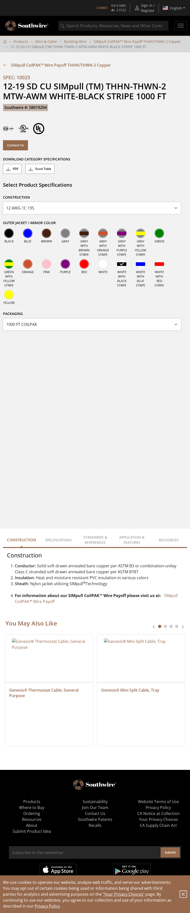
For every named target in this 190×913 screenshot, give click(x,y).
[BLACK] (9, 233)
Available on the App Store (58, 870)
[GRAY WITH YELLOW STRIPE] (140, 233)
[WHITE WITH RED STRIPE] (159, 264)
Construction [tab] (21, 539)
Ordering (31, 813)
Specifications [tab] (58, 540)
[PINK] (46, 264)
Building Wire (75, 41)
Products (21, 41)
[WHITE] (103, 264)
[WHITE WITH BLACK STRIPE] (122, 264)
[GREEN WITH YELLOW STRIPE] (9, 264)
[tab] (159, 626)
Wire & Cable (46, 41)
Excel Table (43, 169)
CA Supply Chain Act (158, 825)
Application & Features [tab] (131, 540)
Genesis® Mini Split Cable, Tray (130, 690)
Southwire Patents (95, 819)
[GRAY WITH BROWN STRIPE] (84, 233)
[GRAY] (65, 233)
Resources (32, 819)
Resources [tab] (169, 540)
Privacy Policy (47, 906)
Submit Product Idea (32, 831)
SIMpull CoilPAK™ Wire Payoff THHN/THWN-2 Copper (137, 41)
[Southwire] (27, 26)
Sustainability (95, 801)
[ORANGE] (28, 264)
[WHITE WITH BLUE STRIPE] (140, 264)
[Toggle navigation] (180, 25)
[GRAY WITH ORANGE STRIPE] (103, 233)
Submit (170, 852)
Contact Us (15, 145)
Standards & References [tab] (95, 540)
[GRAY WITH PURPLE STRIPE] (122, 233)
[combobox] (113, 26)
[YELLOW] (9, 295)
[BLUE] (28, 233)
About (31, 825)
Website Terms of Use (158, 801)
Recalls (95, 825)
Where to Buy (31, 807)
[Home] (4, 41)
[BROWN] (46, 233)
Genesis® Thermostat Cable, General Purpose (44, 692)
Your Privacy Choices (158, 819)
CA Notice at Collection (158, 813)
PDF (15, 169)
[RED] (84, 264)
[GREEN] (159, 233)
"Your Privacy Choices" (123, 894)
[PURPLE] (65, 264)
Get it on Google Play (132, 870)
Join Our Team (95, 807)
